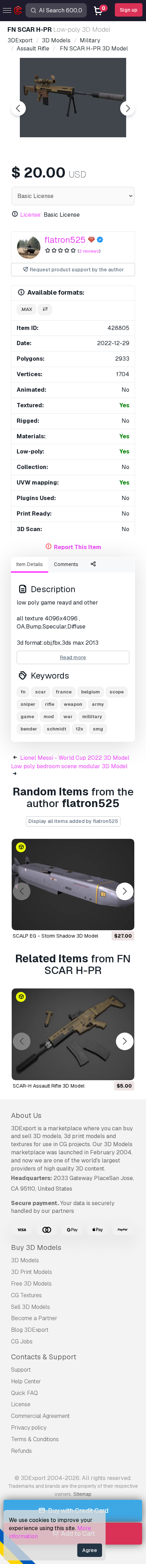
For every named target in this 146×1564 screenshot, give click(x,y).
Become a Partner (34, 1318)
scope (117, 692)
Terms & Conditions (35, 1439)
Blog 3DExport (30, 1330)
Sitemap (82, 1494)
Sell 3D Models (30, 1307)
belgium (90, 692)
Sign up (128, 10)
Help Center (26, 1381)
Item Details (29, 564)
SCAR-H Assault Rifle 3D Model (48, 1086)
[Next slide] (127, 108)
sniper (28, 704)
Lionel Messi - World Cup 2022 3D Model (74, 758)
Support (21, 1369)
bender (29, 729)
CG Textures (26, 1295)
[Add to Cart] (109, 920)
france (64, 692)
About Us (26, 1115)
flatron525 (65, 239)
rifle (49, 704)
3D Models (25, 1260)
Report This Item (77, 547)
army (98, 704)
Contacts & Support (43, 1356)
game (27, 717)
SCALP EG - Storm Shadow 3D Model (55, 936)
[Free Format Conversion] (45, 310)
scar (40, 692)
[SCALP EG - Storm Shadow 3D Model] (73, 885)
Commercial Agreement (40, 1416)
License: (31, 214)
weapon (73, 704)
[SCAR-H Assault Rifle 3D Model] (73, 1034)
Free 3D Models (31, 1283)
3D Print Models (31, 1272)
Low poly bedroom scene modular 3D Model (69, 766)
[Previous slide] (18, 108)
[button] (124, 891)
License (20, 1404)
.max (26, 309)
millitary (92, 717)
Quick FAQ (24, 1393)
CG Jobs (22, 1341)
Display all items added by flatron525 (73, 821)
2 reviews (89, 251)
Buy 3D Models (36, 1247)
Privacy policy (28, 1427)
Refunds (21, 1451)
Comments (66, 564)
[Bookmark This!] (124, 920)
